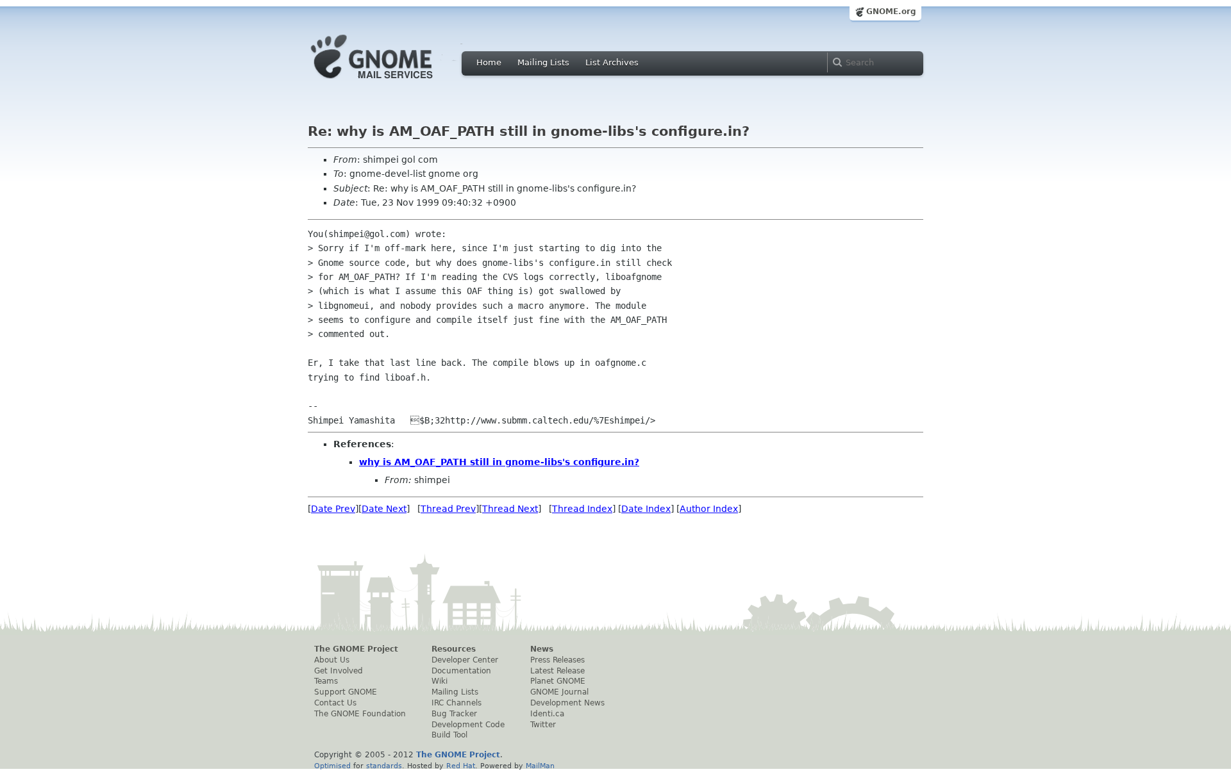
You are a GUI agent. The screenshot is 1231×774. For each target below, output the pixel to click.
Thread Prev (448, 509)
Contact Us (335, 702)
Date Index (646, 509)
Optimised (332, 766)
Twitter (543, 724)
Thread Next (510, 509)
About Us (331, 659)
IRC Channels (456, 702)
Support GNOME (345, 692)
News (541, 649)
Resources (453, 649)
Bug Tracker (454, 713)
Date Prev (333, 509)
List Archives (612, 62)
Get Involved (338, 670)
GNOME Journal (559, 692)
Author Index (709, 509)
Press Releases (557, 659)
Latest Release (557, 670)
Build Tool (449, 734)
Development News (567, 702)
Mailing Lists (543, 62)
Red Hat (460, 766)
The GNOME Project (356, 649)
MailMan (540, 766)
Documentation (461, 670)
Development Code (468, 724)
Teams (326, 681)
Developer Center (464, 659)
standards (384, 766)
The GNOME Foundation (360, 713)
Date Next (384, 509)
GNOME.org (891, 11)
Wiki (439, 681)
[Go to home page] (391, 82)
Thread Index (582, 509)
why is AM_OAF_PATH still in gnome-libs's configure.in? (499, 462)
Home (488, 62)
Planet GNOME (557, 681)
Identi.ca (547, 713)
